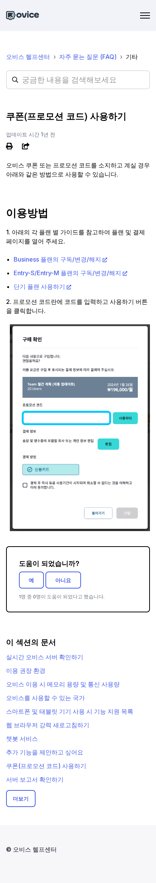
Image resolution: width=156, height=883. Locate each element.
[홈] (22, 15)
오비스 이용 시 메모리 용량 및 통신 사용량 (63, 684)
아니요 (63, 580)
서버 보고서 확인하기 (35, 779)
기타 (132, 56)
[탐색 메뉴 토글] (145, 15)
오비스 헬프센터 (28, 56)
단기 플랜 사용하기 (39, 286)
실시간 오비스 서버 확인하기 (44, 657)
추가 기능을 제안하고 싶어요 (44, 752)
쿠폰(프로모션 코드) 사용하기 (46, 766)
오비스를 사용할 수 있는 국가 (45, 698)
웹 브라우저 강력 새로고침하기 (47, 725)
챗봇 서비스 (22, 738)
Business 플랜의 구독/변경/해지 (57, 259)
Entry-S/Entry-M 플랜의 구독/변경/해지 (67, 273)
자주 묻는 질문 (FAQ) (88, 56)
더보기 (21, 798)
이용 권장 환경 (25, 670)
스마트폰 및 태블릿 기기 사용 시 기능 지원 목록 (69, 711)
